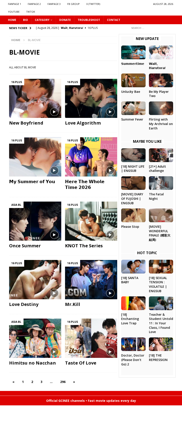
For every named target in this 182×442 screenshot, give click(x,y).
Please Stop (130, 226)
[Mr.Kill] (91, 279)
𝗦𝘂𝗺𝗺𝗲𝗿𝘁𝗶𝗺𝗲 (132, 63)
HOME (12, 20)
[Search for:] (151, 28)
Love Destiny (23, 304)
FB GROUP (73, 4)
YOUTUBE (14, 11)
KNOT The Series (84, 246)
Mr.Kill (72, 304)
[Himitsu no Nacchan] (35, 338)
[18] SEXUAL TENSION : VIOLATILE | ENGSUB (158, 284)
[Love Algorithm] (91, 98)
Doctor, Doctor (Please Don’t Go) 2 (132, 359)
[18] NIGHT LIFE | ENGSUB (132, 168)
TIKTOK (30, 11)
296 (62, 382)
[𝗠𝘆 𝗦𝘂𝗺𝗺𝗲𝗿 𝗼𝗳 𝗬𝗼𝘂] (35, 156)
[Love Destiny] (35, 279)
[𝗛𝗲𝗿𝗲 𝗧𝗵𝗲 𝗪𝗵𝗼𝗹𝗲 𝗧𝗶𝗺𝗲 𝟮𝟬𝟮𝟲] (91, 156)
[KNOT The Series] (91, 221)
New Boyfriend (26, 123)
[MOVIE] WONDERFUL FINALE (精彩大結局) (159, 233)
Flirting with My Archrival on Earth (161, 123)
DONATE (65, 20)
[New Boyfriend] (35, 98)
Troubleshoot (89, 20)
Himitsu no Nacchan (32, 363)
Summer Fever (132, 119)
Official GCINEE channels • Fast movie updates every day (91, 400)
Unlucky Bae (130, 91)
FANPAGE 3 (54, 4)
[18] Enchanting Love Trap (130, 318)
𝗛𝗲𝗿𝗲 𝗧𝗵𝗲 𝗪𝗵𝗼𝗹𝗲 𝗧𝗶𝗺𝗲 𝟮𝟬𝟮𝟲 (85, 184)
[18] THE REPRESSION (158, 357)
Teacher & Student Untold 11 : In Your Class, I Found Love (161, 323)
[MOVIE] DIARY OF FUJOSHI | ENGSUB (132, 198)
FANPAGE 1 (14, 4)
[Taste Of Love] (91, 338)
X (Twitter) (93, 4)
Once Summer (25, 246)
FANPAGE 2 (34, 4)
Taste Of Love (80, 363)
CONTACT (113, 20)
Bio (25, 20)
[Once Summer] (35, 221)
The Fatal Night (156, 196)
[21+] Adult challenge (157, 168)
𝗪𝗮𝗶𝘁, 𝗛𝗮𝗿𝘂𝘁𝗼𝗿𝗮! (157, 65)
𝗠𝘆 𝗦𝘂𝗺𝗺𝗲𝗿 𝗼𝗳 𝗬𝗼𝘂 (32, 181)
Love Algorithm (83, 123)
